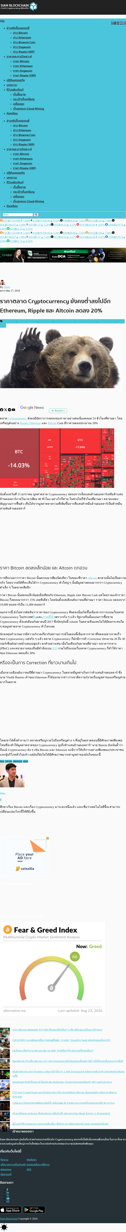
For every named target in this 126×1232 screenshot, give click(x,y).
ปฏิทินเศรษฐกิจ (16, 80)
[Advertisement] (63, 537)
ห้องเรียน (12, 113)
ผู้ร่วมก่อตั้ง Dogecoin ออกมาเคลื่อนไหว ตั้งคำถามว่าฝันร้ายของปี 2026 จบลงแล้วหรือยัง (60, 1124)
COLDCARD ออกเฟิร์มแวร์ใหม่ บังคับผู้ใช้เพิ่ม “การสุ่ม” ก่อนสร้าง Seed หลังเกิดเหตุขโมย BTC (61, 1040)
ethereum (17, 761)
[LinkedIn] (8, 1192)
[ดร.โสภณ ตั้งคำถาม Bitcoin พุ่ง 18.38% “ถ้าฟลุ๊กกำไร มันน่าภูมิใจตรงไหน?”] (5, 1054)
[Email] (8, 1201)
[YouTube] (14, 410)
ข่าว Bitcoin (20, 33)
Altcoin (92, 578)
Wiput (7, 287)
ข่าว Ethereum (22, 37)
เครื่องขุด (18, 104)
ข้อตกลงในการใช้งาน (38, 1165)
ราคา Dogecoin (22, 70)
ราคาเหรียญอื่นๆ (107, 321)
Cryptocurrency (17, 418)
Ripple (24, 423)
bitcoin (8, 761)
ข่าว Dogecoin (22, 47)
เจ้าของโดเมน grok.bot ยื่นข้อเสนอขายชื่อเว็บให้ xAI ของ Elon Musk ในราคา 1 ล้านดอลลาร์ (61, 1113)
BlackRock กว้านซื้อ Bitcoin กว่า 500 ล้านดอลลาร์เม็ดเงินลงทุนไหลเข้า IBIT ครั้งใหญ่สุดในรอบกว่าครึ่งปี (67, 1061)
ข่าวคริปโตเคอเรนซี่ (18, 28)
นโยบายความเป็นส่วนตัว (13, 1165)
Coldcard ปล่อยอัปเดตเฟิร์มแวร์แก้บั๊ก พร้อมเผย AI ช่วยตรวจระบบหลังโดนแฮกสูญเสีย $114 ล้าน (63, 1103)
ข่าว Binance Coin (24, 42)
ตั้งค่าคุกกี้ (5, 1174)
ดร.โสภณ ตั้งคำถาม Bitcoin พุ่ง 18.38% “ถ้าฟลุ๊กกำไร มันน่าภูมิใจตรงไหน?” (53, 1051)
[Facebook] (2, 410)
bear (2, 761)
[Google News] (32, 410)
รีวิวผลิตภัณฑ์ (15, 89)
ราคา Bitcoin (21, 61)
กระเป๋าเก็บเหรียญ (24, 99)
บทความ (12, 85)
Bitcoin (52, 423)
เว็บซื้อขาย (19, 94)
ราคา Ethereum (23, 66)
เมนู (2, 20)
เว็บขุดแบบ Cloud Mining (28, 108)
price (25, 761)
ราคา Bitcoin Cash (64, 321)
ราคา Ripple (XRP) (24, 75)
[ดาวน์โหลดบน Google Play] (34, 1209)
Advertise (5, 1169)
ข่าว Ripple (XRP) (24, 52)
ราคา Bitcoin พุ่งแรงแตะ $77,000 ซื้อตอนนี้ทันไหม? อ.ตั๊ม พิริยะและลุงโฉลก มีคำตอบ (57, 1030)
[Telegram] (10, 410)
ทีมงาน (4, 1160)
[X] (6, 410)
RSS (29, 1169)
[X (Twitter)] (8, 1195)
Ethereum (35, 423)
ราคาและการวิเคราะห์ (19, 56)
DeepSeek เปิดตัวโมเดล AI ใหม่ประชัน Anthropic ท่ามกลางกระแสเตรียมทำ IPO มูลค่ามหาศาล (62, 1082)
